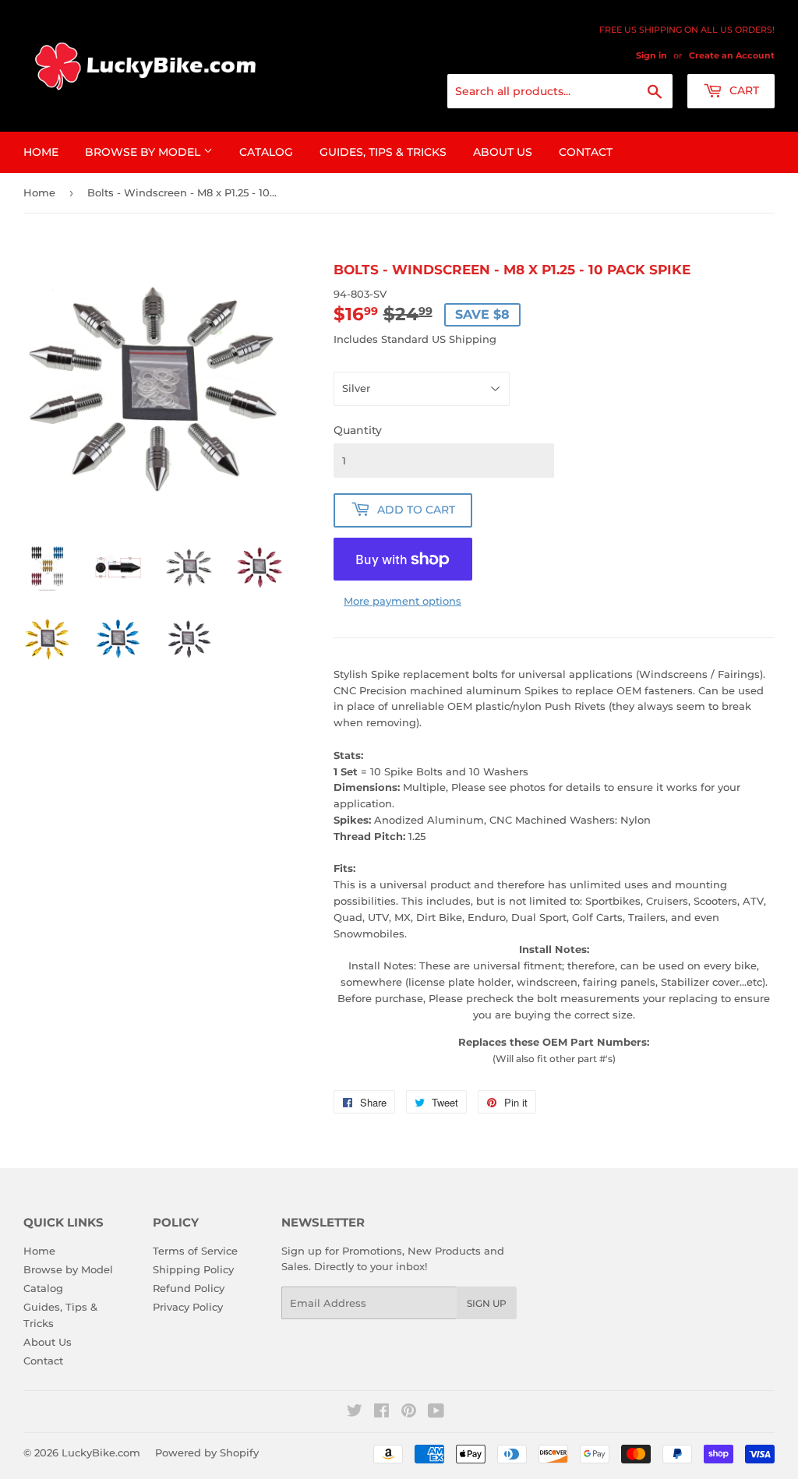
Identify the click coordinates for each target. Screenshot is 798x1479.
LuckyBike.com (101, 1452)
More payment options (402, 601)
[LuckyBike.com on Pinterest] (409, 1413)
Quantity (358, 430)
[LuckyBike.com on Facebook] (381, 1413)
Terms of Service (195, 1250)
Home (40, 152)
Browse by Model (144, 152)
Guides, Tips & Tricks (383, 152)
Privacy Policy (188, 1307)
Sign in (651, 55)
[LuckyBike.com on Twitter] (354, 1413)
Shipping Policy (193, 1269)
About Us (502, 152)
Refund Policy (188, 1288)
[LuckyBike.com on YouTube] (436, 1413)
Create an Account (732, 55)
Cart (742, 90)
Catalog (266, 152)
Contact (586, 152)
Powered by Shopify (207, 1452)
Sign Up (487, 1303)
